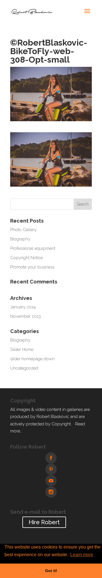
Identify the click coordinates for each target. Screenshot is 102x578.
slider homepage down (32, 358)
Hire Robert (44, 522)
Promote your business (32, 267)
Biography (20, 239)
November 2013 (25, 316)
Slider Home (21, 349)
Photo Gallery (23, 229)
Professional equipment (32, 248)
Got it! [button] (51, 570)
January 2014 (23, 307)
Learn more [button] (81, 554)
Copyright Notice (26, 257)
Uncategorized (24, 368)
